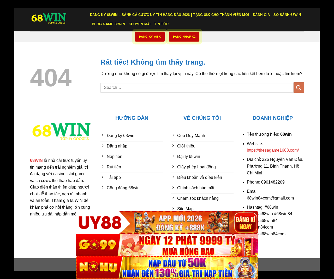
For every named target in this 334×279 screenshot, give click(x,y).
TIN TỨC (161, 24)
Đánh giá (261, 15)
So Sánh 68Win (287, 15)
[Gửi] (299, 87)
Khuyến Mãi (140, 24)
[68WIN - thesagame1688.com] (56, 19)
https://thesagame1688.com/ (273, 150)
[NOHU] (167, 267)
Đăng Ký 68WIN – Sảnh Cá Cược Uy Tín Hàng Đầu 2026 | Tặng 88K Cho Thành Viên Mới (169, 15)
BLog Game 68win (108, 24)
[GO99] (167, 245)
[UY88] (167, 222)
